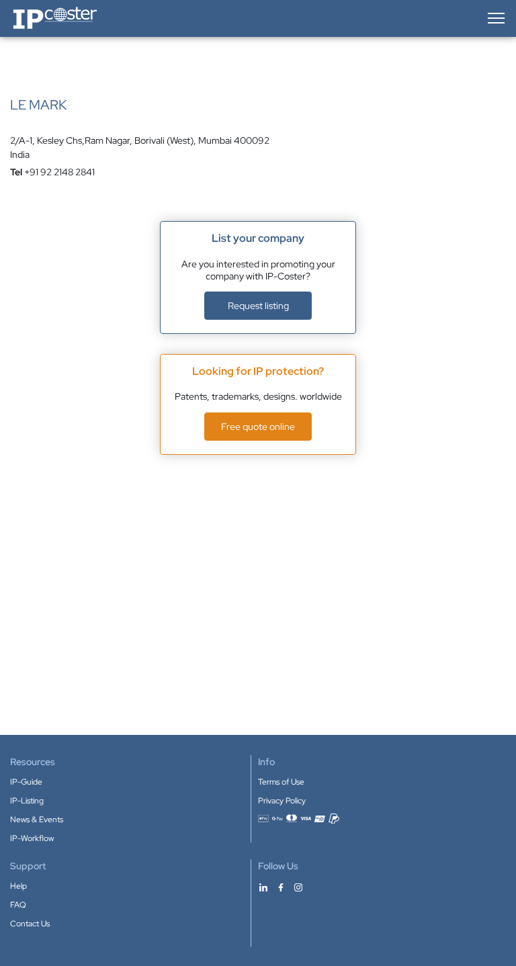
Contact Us (30, 923)
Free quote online (258, 427)
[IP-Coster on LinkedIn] (263, 886)
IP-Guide (26, 782)
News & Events (36, 819)
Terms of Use (281, 782)
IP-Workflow (32, 838)
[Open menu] (495, 18)
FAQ (18, 904)
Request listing (258, 306)
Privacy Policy (282, 800)
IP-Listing (27, 800)
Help (18, 886)
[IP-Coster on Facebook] (280, 886)
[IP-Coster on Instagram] (298, 886)
